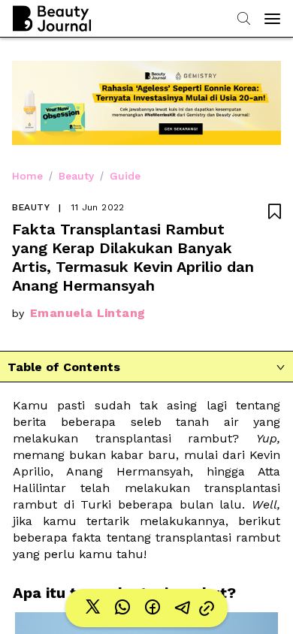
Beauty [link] (76, 176)
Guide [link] (125, 176)
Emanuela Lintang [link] (87, 313)
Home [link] (27, 176)
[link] (92, 608)
